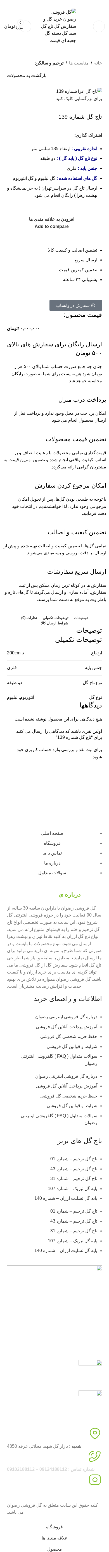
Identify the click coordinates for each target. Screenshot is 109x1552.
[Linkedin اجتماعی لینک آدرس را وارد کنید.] (21, 135)
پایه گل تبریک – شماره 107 (72, 1188)
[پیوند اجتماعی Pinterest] (31, 135)
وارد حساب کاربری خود (38, 749)
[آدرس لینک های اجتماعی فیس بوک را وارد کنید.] (51, 135)
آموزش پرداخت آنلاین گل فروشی (66, 1026)
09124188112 (47, 4)
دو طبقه (14, 682)
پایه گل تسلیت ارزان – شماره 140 (65, 1198)
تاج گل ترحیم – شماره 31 (73, 1178)
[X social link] (41, 135)
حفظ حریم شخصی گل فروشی (68, 1036)
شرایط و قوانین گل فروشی (72, 1046)
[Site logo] (56, 26)
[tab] (81, 617)
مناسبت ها (79, 63)
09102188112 (23, 4)
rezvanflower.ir (21, 1492)
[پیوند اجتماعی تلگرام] (11, 135)
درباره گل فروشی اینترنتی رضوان (66, 1016)
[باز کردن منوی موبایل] (99, 26)
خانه (98, 63)
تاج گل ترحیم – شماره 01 (73, 1158)
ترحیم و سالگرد (49, 63)
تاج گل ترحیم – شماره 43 (73, 1168)
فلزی (12, 667)
